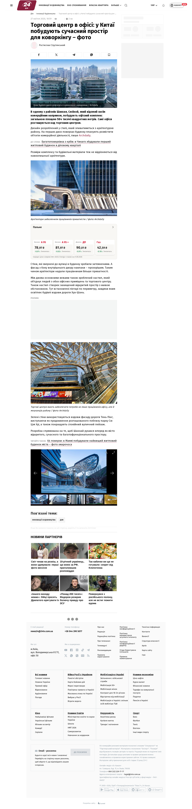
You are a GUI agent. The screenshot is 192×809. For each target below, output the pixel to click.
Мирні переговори (76, 686)
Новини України (42, 682)
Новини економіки (143, 674)
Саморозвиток (74, 731)
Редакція (101, 632)
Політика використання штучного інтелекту (128, 635)
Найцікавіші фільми (44, 717)
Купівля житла (107, 720)
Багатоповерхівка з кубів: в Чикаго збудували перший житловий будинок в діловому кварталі (71, 143)
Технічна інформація (151, 627)
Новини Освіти (76, 713)
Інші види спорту (141, 732)
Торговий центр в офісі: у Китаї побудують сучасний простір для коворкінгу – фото (87, 14)
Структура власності (150, 641)
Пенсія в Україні (140, 700)
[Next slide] (112, 473)
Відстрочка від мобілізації (112, 697)
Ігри (143, 655)
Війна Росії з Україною (80, 674)
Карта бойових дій (76, 682)
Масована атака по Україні (80, 693)
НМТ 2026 (72, 727)
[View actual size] (106, 452)
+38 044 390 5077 (73, 631)
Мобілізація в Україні (112, 674)
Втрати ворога (74, 701)
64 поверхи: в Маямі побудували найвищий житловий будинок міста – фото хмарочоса (74, 442)
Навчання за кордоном (78, 735)
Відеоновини (41, 690)
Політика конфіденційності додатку (127, 643)
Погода (38, 697)
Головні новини (42, 678)
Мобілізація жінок (108, 689)
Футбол (136, 720)
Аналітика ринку (108, 717)
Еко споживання (76, 5)
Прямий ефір (41, 686)
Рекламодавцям (104, 650)
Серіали (38, 732)
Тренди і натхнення (109, 724)
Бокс (135, 717)
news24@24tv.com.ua (42, 631)
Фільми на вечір (42, 724)
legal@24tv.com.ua (132, 774)
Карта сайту (147, 650)
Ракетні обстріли (75, 678)
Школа (71, 724)
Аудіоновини (41, 693)
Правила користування (103, 656)
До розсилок (80, 752)
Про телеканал (103, 641)
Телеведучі (102, 646)
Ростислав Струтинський (52, 45)
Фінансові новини (141, 686)
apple (122, 789)
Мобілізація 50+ (107, 685)
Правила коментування (126, 657)
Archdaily (84, 135)
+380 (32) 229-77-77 (116, 771)
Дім (32, 14)
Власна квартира (99, 5)
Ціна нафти (138, 678)
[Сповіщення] (163, 5)
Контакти (146, 632)
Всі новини (41, 674)
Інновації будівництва (51, 5)
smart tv (138, 789)
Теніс (135, 724)
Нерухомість (107, 713)
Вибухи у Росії (74, 697)
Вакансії (145, 636)
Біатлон (136, 728)
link (65, 649)
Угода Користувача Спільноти (128, 651)
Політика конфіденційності (127, 628)
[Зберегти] (109, 55)
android (107, 789)
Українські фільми (43, 720)
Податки (137, 697)
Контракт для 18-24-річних (112, 693)
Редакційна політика (106, 636)
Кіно (37, 713)
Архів (144, 646)
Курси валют (139, 682)
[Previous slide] (35, 473)
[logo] (26, 5)
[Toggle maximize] (113, 452)
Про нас (100, 627)
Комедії (38, 728)
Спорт (136, 713)
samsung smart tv (155, 789)
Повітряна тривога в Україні (81, 690)
